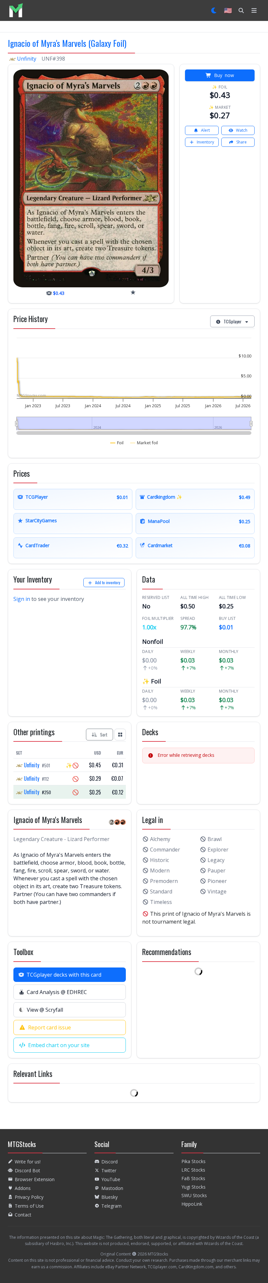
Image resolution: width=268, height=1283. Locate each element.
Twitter (108, 1170)
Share (241, 142)
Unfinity (27, 58)
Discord (109, 1162)
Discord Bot (27, 1170)
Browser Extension (35, 1179)
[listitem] (16, 10)
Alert (205, 130)
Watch (241, 130)
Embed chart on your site (59, 1045)
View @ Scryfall (45, 1009)
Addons (23, 1188)
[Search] (241, 10)
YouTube (110, 1179)
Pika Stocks (193, 1161)
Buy (224, 75)
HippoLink (191, 1204)
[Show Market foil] (144, 443)
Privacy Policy (29, 1197)
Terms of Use (29, 1206)
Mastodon (112, 1188)
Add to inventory (107, 582)
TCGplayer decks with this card (63, 974)
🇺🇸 (228, 10)
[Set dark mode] (214, 10)
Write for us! (28, 1162)
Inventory (205, 142)
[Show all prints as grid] (120, 734)
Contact (23, 1215)
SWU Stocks (194, 1195)
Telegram (111, 1206)
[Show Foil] (117, 443)
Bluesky (109, 1197)
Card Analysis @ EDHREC (57, 992)
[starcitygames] (133, 292)
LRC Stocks (193, 1170)
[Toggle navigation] (254, 10)
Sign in (21, 599)
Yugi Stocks (193, 1187)
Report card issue (49, 1027)
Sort (104, 734)
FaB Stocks (193, 1178)
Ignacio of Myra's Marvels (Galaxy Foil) (67, 43)
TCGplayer (233, 321)
